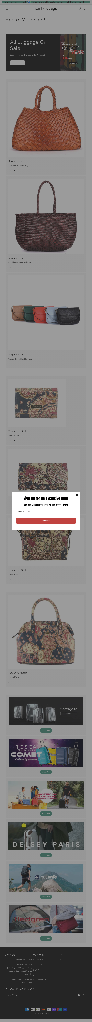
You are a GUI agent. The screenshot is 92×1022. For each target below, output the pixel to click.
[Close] (77, 495)
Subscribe (46, 521)
